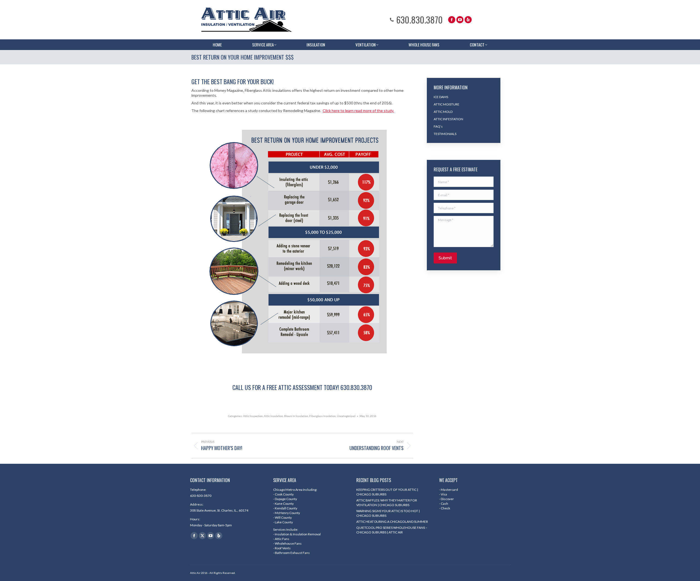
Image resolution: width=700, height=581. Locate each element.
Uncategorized (346, 416)
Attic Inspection (253, 416)
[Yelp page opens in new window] (468, 19)
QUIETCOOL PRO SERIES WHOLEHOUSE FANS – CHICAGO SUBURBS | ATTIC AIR (391, 530)
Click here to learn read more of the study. (358, 110)
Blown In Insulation (296, 416)
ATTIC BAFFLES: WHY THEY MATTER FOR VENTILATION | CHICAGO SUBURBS (386, 502)
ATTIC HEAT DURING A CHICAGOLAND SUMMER (392, 522)
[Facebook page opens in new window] (451, 19)
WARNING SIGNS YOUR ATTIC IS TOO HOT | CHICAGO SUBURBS (388, 513)
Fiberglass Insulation (322, 416)
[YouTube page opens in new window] (459, 19)
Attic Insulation (273, 416)
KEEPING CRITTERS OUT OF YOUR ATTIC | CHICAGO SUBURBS (387, 492)
